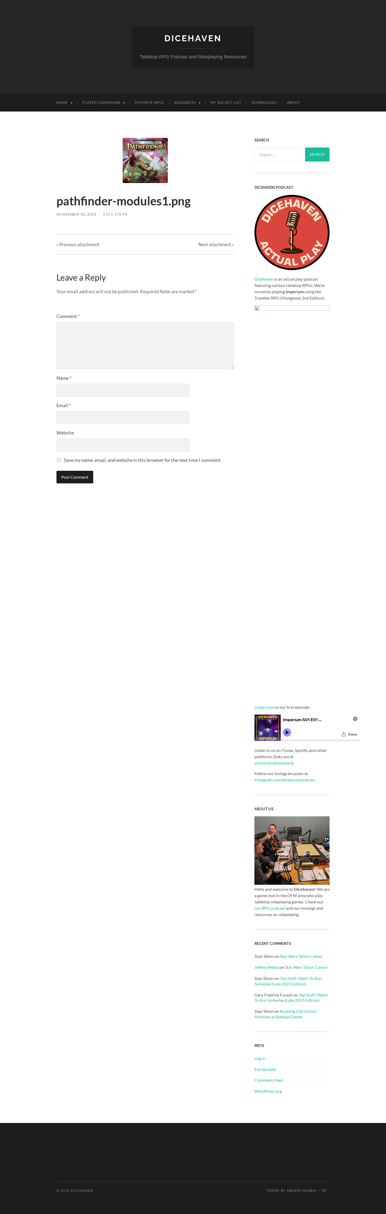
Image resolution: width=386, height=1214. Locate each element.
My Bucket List (226, 102)
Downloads (264, 102)
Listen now (264, 707)
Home (62, 102)
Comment (68, 316)
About (293, 102)
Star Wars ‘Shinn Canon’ (301, 956)
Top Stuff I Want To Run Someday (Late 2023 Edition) (288, 981)
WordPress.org (268, 1091)
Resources (185, 102)
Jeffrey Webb (266, 967)
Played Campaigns (101, 102)
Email (63, 405)
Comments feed (268, 1080)
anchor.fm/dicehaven (273, 762)
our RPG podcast (269, 908)
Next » (216, 244)
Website (65, 433)
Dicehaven (193, 38)
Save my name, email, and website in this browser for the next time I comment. (143, 460)
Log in (259, 1058)
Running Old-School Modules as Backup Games (285, 1014)
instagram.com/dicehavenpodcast (284, 779)
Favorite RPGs (149, 102)
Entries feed (265, 1069)
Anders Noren (301, 1190)
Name (63, 378)
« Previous (77, 244)
